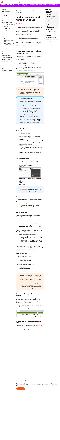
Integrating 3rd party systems (7, 51)
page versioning (30, 114)
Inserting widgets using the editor (51, 37)
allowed (27, 137)
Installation (4, 9)
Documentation (24, 1)
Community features (6, 59)
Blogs (5, 32)
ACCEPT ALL (20, 388)
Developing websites (6, 13)
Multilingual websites (6, 46)
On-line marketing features (7, 57)
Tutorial (31, 1)
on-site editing (39, 325)
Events (5, 34)
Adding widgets (50, 14)
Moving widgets (50, 18)
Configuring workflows (49, 42)
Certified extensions (6, 66)
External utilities (5, 49)
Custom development (6, 53)
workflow (27, 102)
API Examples (38, 1)
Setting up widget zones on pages (51, 39)
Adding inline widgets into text (50, 29)
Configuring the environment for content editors (9, 44)
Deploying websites (5, 20)
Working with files (7, 28)
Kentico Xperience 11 (14, 1)
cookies (24, 383)
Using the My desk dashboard (9, 24)
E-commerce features (6, 55)
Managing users (5, 16)
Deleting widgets (50, 21)
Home (17, 10)
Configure (29, 388)
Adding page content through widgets (8, 31)
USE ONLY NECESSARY (52, 388)
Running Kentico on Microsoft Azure (7, 62)
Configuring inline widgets (51, 31)
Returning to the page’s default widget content (53, 24)
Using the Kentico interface (7, 11)
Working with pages (7, 26)
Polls (4, 38)
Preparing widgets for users (50, 41)
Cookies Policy (43, 384)
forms (22, 37)
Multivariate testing (32, 118)
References (4, 68)
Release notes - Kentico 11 (7, 70)
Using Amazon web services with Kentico (8, 64)
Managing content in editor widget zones (51, 12)
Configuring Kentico (6, 15)
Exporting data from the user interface (9, 41)
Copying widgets (50, 20)
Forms (5, 36)
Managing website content (7, 22)
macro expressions (24, 189)
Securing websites (5, 18)
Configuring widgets (51, 16)
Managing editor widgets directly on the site (51, 27)
